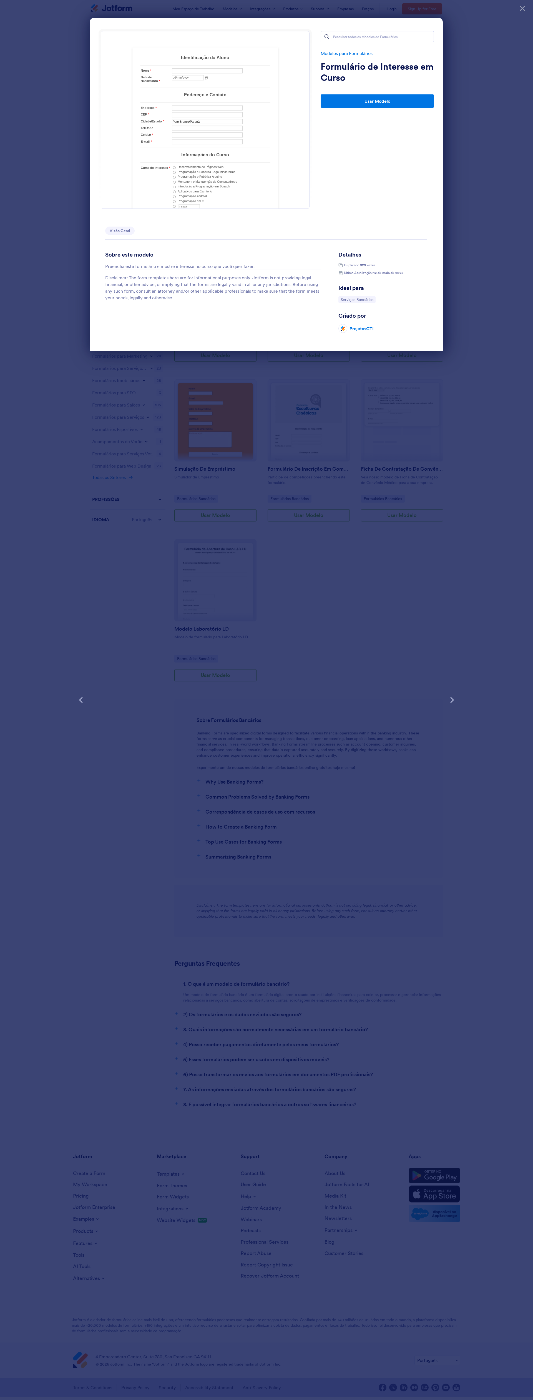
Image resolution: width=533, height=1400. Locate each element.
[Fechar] (522, 8)
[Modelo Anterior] (81, 700)
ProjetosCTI (362, 328)
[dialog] (266, 700)
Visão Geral (120, 230)
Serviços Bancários (356, 299)
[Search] (327, 36)
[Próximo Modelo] (452, 700)
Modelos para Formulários (347, 53)
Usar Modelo (377, 101)
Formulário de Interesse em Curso (377, 72)
